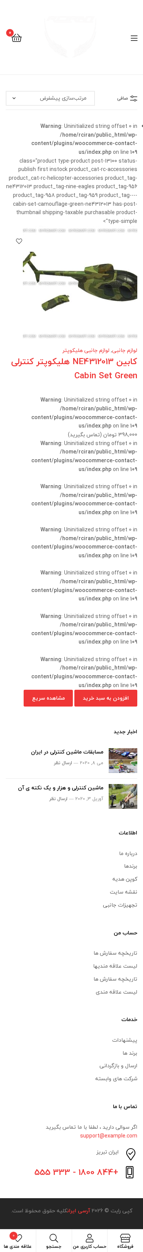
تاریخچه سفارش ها (115, 953)
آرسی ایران (78, 1210)
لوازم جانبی (124, 350)
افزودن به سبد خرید (106, 698)
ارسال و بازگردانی (118, 1065)
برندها (130, 866)
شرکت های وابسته (116, 1078)
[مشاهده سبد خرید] (16, 37)
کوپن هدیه (124, 879)
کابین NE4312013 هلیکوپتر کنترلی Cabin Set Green (74, 368)
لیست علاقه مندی (116, 992)
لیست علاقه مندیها (115, 966)
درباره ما (128, 853)
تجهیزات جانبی (120, 905)
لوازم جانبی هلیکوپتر (86, 350)
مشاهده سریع (48, 698)
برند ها (129, 1053)
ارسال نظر (63, 763)
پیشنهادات (124, 1040)
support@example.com (108, 1136)
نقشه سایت (123, 892)
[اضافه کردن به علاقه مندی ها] (19, 241)
